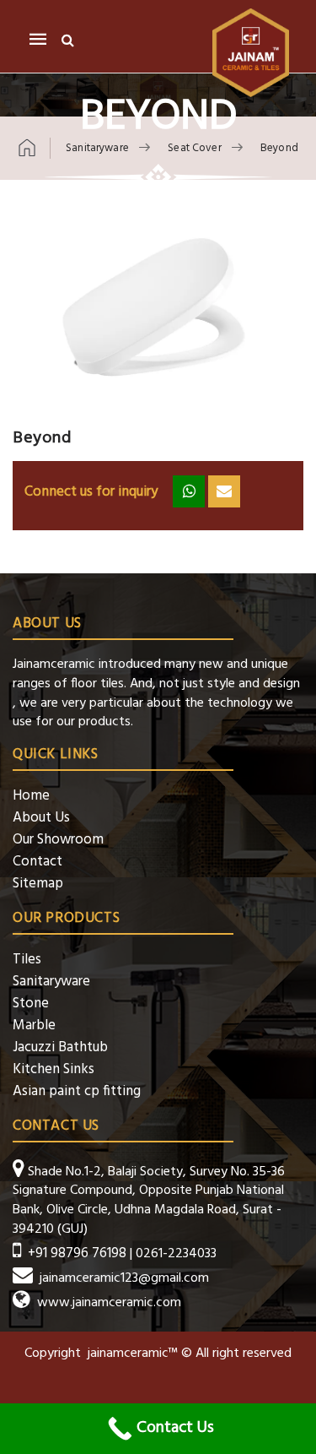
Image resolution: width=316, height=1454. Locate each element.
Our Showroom (58, 839)
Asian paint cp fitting (77, 1091)
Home (31, 795)
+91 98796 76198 (77, 1253)
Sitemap (38, 883)
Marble (34, 1025)
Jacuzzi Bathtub (60, 1047)
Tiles (27, 959)
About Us (41, 817)
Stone (31, 1003)
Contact (37, 861)
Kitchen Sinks (53, 1069)
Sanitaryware (51, 981)
